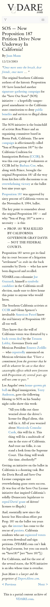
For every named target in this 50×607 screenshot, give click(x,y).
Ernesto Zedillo (36, 348)
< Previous (9, 584)
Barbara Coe (28, 165)
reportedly (18, 352)
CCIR (35, 156)
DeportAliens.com (28, 578)
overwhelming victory (16, 184)
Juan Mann (14, 56)
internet (18, 526)
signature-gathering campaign (21, 91)
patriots (19, 530)
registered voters (35, 535)
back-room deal (12, 339)
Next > (43, 584)
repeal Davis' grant (14, 502)
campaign (8, 143)
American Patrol (26, 314)
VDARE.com (24, 599)
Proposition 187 (12, 194)
